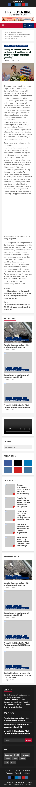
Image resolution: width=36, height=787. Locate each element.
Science (7, 759)
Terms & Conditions (22, 773)
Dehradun (7, 45)
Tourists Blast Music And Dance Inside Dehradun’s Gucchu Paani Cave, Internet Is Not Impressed (18, 661)
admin (7, 60)
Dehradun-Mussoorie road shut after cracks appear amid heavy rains (18, 332)
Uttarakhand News (22, 45)
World (13, 762)
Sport (15, 759)
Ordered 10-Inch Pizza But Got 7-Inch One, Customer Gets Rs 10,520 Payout (18, 393)
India (14, 338)
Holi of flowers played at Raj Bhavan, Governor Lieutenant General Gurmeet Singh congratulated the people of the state (10, 541)
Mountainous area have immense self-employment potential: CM (18, 362)
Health (15, 398)
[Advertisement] (18, 215)
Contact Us (16, 770)
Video (30, 25)
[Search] (20, 25)
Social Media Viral (11, 340)
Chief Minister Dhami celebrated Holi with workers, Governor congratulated (10, 528)
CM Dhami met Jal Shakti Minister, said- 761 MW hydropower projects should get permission (17, 305)
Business (8, 755)
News (13, 45)
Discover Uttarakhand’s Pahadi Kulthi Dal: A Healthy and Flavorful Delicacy (10, 489)
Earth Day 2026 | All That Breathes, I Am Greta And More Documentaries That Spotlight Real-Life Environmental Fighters (10, 502)
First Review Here (18, 12)
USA (6, 762)
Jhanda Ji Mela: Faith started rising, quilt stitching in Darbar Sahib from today (10, 515)
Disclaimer (9, 773)
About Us (7, 770)
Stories (22, 759)
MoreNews (17, 785)
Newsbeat (25, 755)
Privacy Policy (27, 770)
